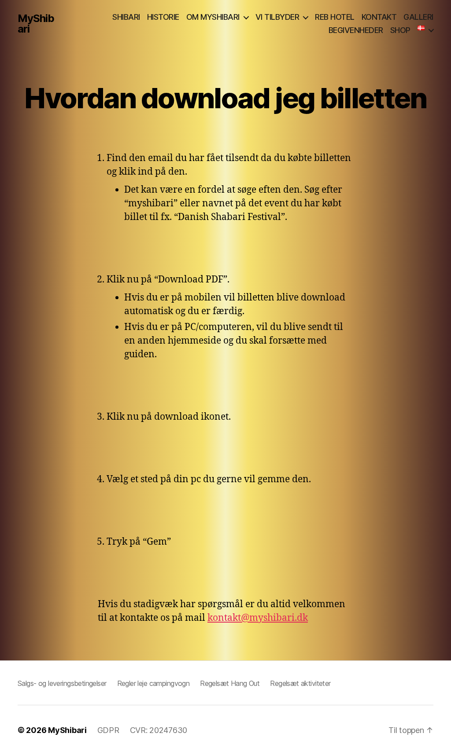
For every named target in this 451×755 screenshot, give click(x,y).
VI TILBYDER (277, 17)
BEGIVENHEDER (356, 30)
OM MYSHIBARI (213, 17)
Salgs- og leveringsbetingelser (62, 683)
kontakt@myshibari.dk (257, 618)
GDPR (108, 730)
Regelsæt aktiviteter (300, 683)
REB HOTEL (335, 17)
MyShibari (36, 23)
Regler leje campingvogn (153, 683)
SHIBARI (126, 17)
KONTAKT (379, 17)
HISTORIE (163, 17)
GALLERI (418, 17)
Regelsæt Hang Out (229, 683)
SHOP (400, 30)
